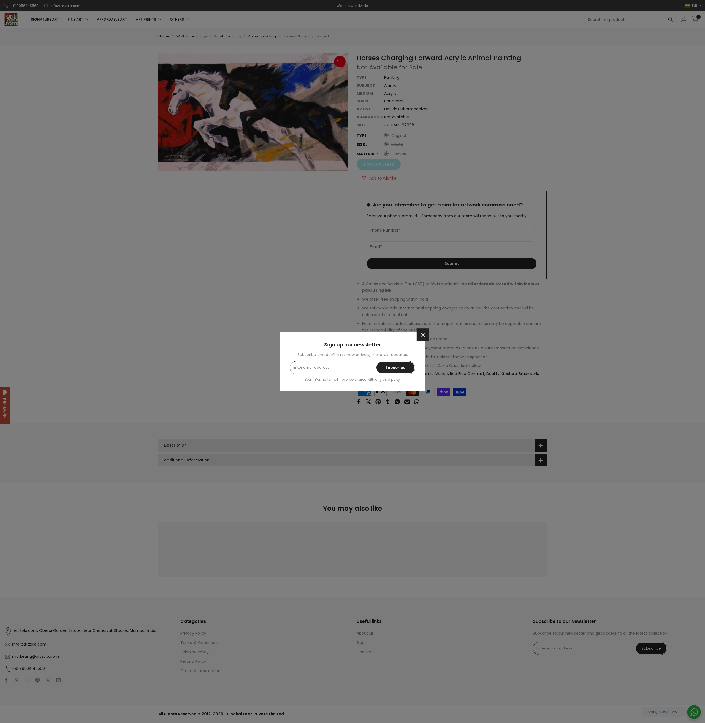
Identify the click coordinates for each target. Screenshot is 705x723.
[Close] (423, 334)
